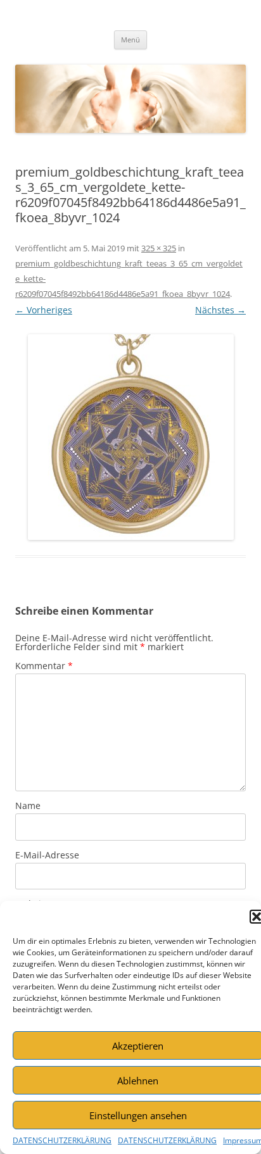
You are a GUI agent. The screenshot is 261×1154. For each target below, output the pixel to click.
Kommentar (44, 666)
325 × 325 (158, 248)
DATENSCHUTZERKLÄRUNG (62, 1140)
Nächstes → (220, 310)
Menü (130, 39)
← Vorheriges (43, 310)
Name (28, 806)
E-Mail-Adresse (47, 855)
